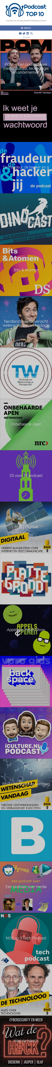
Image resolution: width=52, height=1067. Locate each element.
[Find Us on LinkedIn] (27, 33)
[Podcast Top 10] (26, 9)
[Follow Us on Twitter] (24, 33)
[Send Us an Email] (20, 33)
